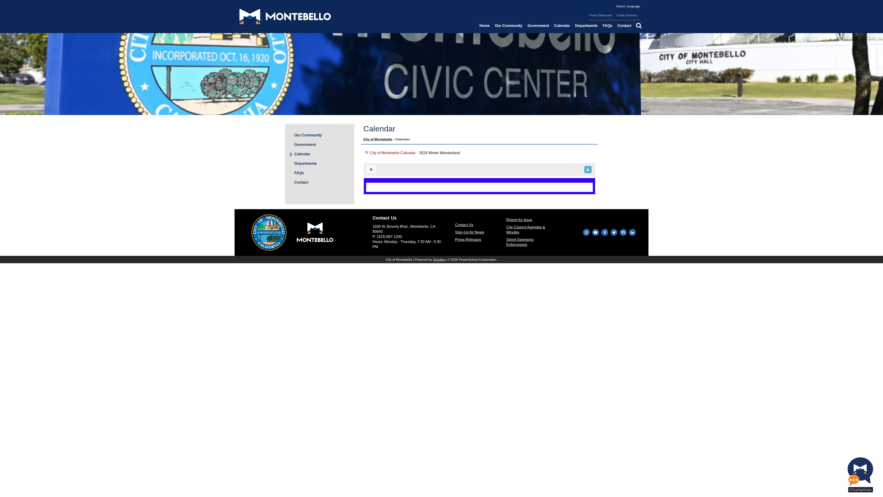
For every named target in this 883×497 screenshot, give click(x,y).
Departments (305, 163)
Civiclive (439, 259)
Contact (301, 182)
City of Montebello (377, 139)
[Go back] (371, 169)
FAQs (607, 26)
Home (484, 26)
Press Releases (600, 15)
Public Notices (626, 15)
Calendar (562, 26)
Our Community (508, 26)
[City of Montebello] (285, 16)
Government (305, 145)
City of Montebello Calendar (393, 153)
